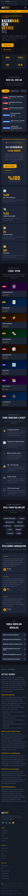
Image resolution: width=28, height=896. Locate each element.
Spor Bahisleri (5, 830)
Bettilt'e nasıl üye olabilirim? (14, 635)
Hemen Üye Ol (8, 45)
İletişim (15, 3)
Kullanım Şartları (5, 878)
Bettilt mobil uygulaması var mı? (14, 654)
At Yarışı (4, 840)
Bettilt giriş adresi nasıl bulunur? (14, 639)
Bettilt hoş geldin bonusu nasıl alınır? (14, 649)
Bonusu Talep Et (10, 166)
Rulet (3, 853)
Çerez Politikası (17, 893)
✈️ (3, 822)
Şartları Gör (8, 170)
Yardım (3, 3)
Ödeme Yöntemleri (6, 871)
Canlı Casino (5, 848)
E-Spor (3, 835)
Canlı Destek (5, 865)
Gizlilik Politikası (5, 876)
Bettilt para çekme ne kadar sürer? (14, 644)
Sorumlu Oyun (9, 3)
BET (5, 7)
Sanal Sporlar (5, 838)
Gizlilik (11, 893)
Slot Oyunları (5, 850)
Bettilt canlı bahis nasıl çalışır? (14, 659)
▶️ (13, 822)
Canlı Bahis (4, 833)
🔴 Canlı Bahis (8, 49)
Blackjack (4, 855)
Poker (3, 858)
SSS (2, 868)
